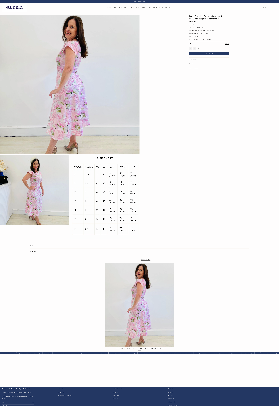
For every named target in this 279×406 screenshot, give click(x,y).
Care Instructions (194, 68)
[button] (146, 7)
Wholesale (171, 399)
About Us (115, 392)
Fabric (191, 64)
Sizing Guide (116, 395)
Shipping (170, 392)
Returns (170, 395)
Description (192, 59)
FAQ (31, 246)
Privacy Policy (172, 402)
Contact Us (116, 399)
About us (33, 251)
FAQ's (114, 402)
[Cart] (275, 7)
